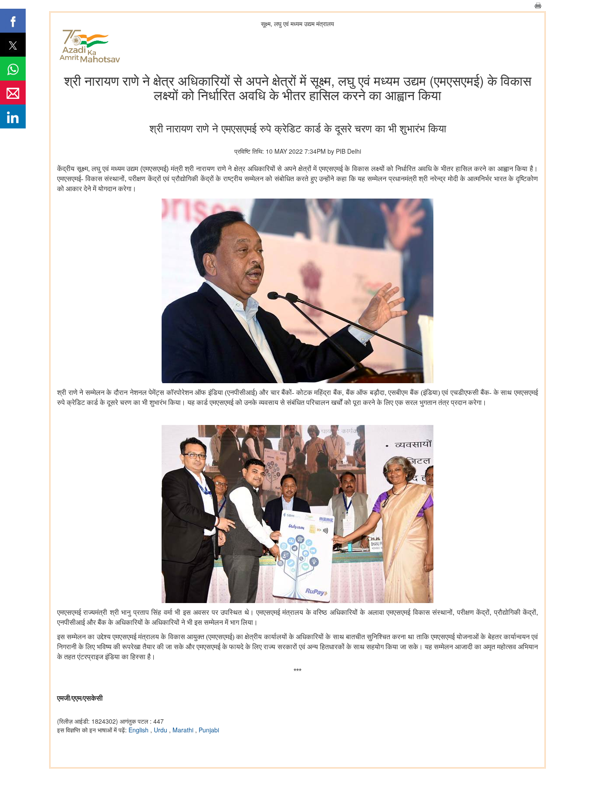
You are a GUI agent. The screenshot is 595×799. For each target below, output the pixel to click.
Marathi (183, 729)
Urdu (161, 729)
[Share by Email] (13, 93)
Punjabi (209, 729)
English (139, 729)
